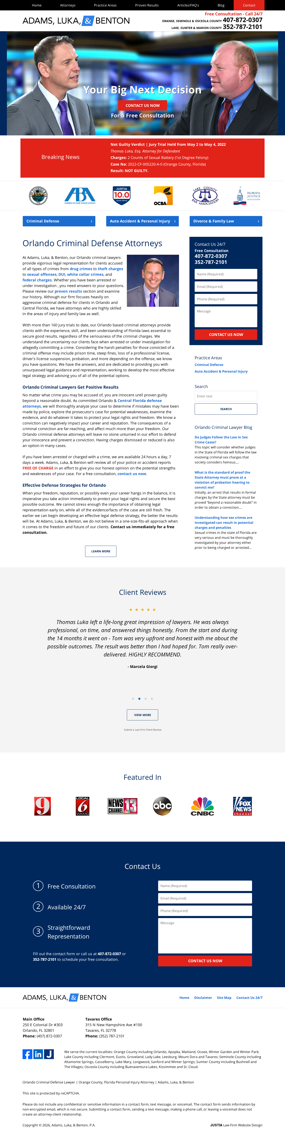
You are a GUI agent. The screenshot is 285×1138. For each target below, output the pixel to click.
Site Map (224, 997)
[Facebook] (27, 1054)
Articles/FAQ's (188, 5)
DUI (61, 274)
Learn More (100, 551)
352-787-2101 (211, 262)
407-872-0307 (211, 256)
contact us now (131, 473)
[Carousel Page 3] (145, 699)
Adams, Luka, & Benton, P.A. (73, 1125)
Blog (221, 5)
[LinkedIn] (38, 1054)
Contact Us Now (143, 105)
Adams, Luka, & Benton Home (76, 21)
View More (142, 715)
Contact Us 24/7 (210, 244)
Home (37, 5)
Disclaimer (203, 997)
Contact (249, 5)
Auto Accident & (140, 221)
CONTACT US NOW (226, 334)
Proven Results (147, 5)
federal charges (37, 279)
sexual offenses (42, 274)
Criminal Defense (42, 221)
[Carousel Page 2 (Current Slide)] (139, 699)
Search (226, 409)
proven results (68, 291)
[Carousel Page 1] (133, 699)
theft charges (110, 268)
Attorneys (68, 5)
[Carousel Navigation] (142, 698)
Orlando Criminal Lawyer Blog (223, 427)
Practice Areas (105, 5)
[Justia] (49, 1054)
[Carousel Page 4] (152, 699)
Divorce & (213, 221)
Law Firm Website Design (236, 1125)
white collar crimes (85, 274)
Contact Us (142, 866)
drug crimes (81, 268)
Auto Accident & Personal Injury (221, 371)
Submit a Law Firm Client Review (142, 729)
